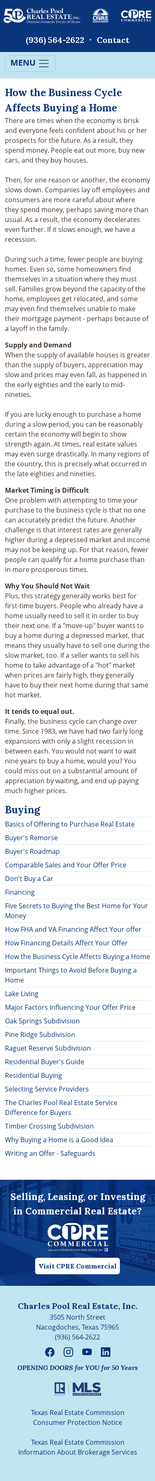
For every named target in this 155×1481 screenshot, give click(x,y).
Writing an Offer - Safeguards (50, 1153)
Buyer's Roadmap (32, 851)
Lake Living (21, 993)
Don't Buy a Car (29, 878)
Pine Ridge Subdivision (40, 1034)
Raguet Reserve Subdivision (48, 1048)
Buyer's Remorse (31, 837)
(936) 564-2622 (55, 40)
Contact (113, 40)
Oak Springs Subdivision (42, 1020)
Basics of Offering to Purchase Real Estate (70, 824)
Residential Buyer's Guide (44, 1061)
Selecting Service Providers (47, 1089)
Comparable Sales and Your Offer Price (65, 864)
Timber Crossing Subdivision (49, 1126)
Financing (20, 892)
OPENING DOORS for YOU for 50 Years (77, 1367)
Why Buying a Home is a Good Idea (59, 1139)
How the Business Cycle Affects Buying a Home (77, 956)
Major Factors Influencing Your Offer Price (70, 1007)
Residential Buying (33, 1075)
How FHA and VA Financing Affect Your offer (73, 929)
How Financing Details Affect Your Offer (66, 942)
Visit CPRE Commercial (77, 1266)
